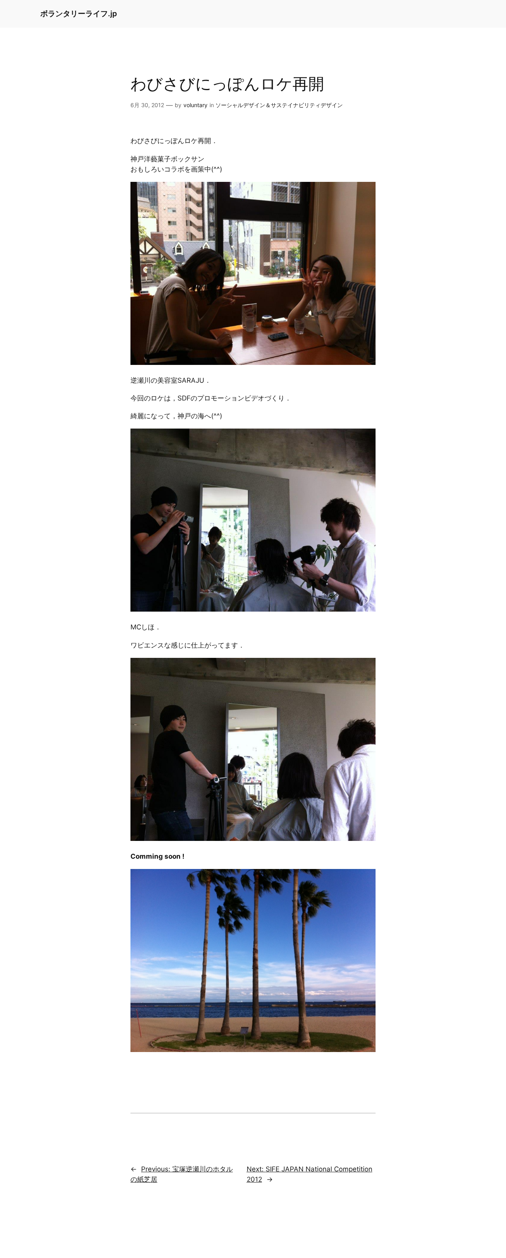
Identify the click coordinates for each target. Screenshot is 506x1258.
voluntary (195, 105)
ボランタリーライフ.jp (78, 13)
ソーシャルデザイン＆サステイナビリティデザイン (279, 105)
